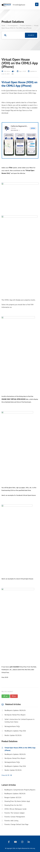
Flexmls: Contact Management (14, 817)
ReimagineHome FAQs (12, 726)
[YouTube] (15, 842)
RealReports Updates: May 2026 (15, 731)
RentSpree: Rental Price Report (15, 715)
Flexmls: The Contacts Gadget (14, 813)
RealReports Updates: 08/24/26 (15, 710)
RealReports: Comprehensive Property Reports (19, 790)
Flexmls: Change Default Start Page (16, 824)
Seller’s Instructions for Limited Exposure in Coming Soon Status (19, 720)
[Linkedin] (29, 842)
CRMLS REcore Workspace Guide (15, 809)
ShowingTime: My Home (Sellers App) (17, 801)
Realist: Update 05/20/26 (13, 735)
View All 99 (6, 775)
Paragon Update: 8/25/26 (12, 797)
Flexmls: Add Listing (11, 821)
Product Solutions (25, 25)
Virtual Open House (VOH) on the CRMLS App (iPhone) (20, 749)
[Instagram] (22, 842)
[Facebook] (9, 842)
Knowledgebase (13, 25)
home (3, 25)
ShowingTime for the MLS (13, 805)
